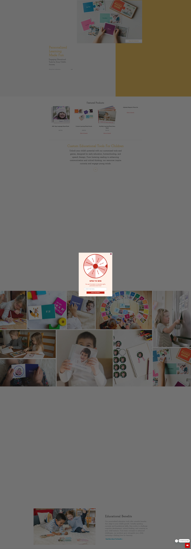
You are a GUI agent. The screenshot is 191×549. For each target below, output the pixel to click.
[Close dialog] (111, 254)
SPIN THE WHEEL (95, 292)
